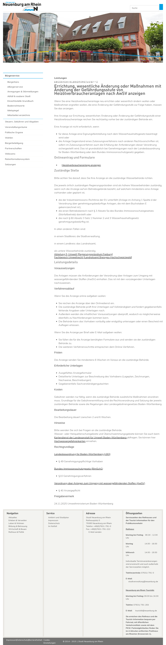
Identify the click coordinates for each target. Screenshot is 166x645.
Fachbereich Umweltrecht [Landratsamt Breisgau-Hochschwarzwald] (93, 257)
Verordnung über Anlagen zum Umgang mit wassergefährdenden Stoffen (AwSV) (99, 483)
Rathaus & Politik (121, 59)
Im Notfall (52, 526)
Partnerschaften (13, 148)
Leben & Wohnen (77, 59)
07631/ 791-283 (141, 605)
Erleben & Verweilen (62, 59)
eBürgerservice (15, 86)
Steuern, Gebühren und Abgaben (22, 121)
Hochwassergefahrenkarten (70, 441)
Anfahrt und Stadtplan (58, 517)
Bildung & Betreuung (91, 59)
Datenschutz (54, 523)
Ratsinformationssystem (17, 159)
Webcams (10, 153)
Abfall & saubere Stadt (18, 96)
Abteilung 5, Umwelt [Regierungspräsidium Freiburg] (83, 254)
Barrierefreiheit (35, 640)
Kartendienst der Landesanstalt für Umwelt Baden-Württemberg (90, 437)
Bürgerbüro (13, 82)
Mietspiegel (13, 110)
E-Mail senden (95, 532)
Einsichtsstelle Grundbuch (20, 101)
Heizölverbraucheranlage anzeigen (81, 165)
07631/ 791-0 (147, 573)
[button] (161, 7)
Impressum (53, 520)
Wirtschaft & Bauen (106, 59)
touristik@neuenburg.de (146, 610)
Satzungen (10, 164)
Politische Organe (14, 132)
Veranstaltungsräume (16, 127)
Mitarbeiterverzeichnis (18, 115)
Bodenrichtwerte (16, 105)
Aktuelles (47, 58)
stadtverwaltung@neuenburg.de (143, 581)
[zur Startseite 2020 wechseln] (22, 6)
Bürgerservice (12, 75)
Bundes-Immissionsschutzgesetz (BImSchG (78, 468)
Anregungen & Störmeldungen (22, 91)
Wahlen (9, 137)
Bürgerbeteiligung (14, 143)
